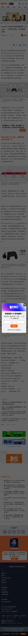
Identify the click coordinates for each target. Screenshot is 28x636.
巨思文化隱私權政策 (16, 329)
